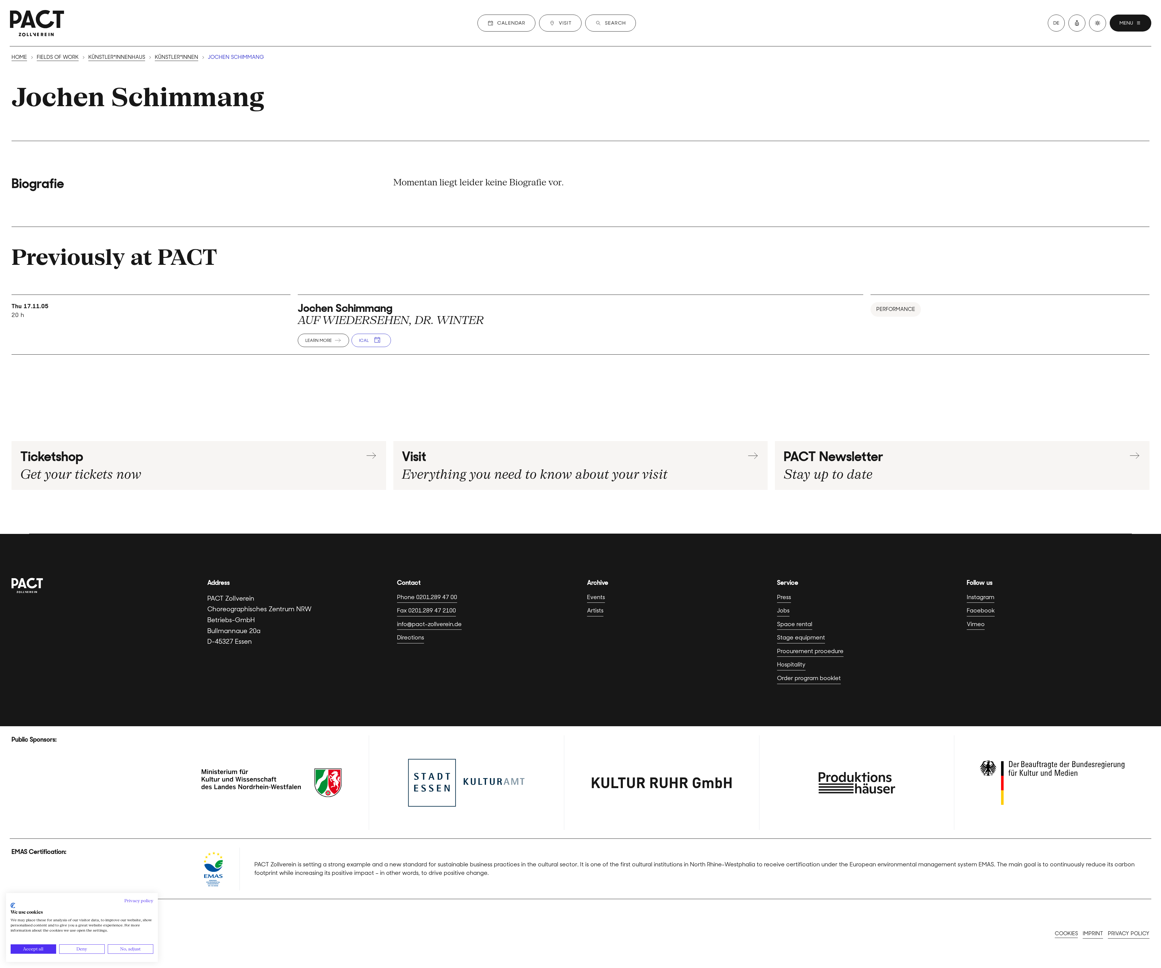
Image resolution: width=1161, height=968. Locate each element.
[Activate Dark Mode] (1097, 23)
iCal (364, 340)
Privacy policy (1128, 933)
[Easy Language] (1076, 23)
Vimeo (976, 624)
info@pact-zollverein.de (429, 624)
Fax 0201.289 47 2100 (426, 610)
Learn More (318, 340)
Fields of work (58, 57)
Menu (1126, 23)
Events (596, 597)
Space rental (794, 624)
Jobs (783, 610)
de (1056, 23)
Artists (595, 610)
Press (784, 597)
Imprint (1093, 933)
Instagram (980, 597)
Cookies (1066, 933)
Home (19, 57)
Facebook (981, 610)
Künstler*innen (176, 57)
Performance (895, 309)
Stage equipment (801, 637)
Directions (410, 637)
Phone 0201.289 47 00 (427, 597)
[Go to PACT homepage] (37, 23)
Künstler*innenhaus (116, 57)
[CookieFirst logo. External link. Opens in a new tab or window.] (13, 905)
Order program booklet (809, 678)
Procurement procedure (810, 651)
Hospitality (791, 664)
